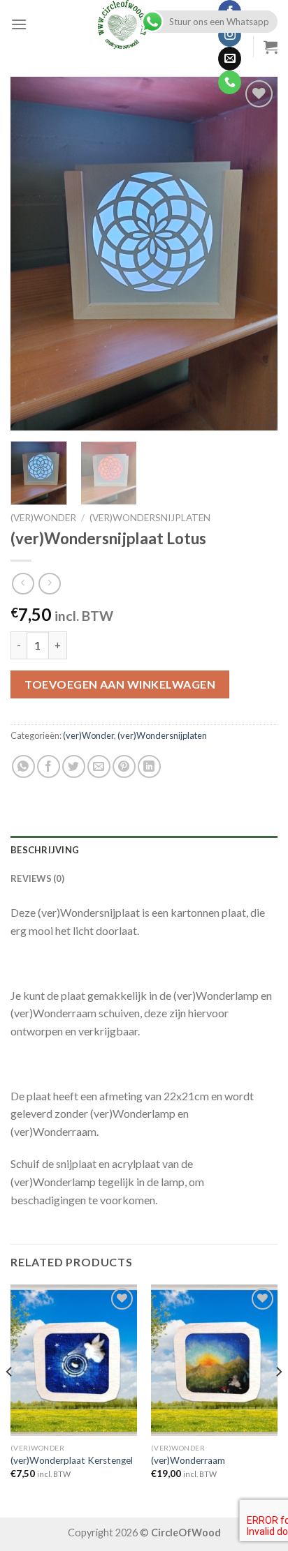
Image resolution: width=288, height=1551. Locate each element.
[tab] (144, 850)
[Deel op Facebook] (48, 766)
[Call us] (229, 82)
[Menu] (18, 24)
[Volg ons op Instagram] (229, 35)
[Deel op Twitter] (73, 766)
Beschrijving (44, 849)
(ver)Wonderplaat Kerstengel (71, 1460)
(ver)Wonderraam (188, 1460)
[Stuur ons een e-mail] (229, 58)
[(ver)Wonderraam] (214, 1360)
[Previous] (33, 253)
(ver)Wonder (43, 517)
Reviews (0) (37, 878)
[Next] (254, 253)
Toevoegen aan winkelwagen (119, 684)
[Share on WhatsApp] (23, 766)
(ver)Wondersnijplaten (149, 517)
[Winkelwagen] (271, 46)
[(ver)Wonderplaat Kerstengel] (73, 1360)
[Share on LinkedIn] (149, 766)
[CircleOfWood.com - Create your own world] (122, 24)
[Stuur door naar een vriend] (98, 766)
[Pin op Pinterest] (124, 766)
